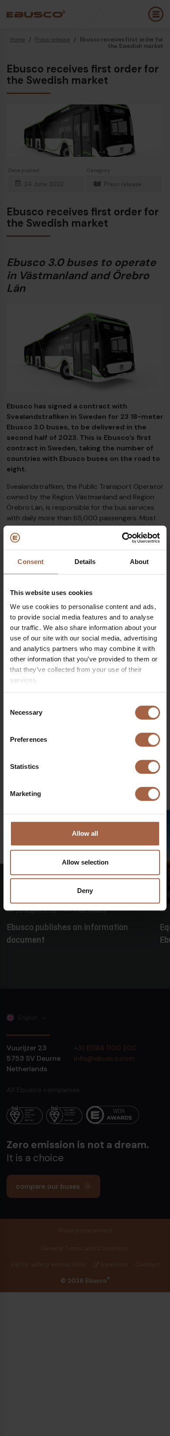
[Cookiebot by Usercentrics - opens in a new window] (122, 537)
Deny (85, 890)
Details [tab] (85, 561)
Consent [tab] (30, 561)
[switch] (147, 740)
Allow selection (85, 862)
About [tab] (139, 561)
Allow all (85, 833)
